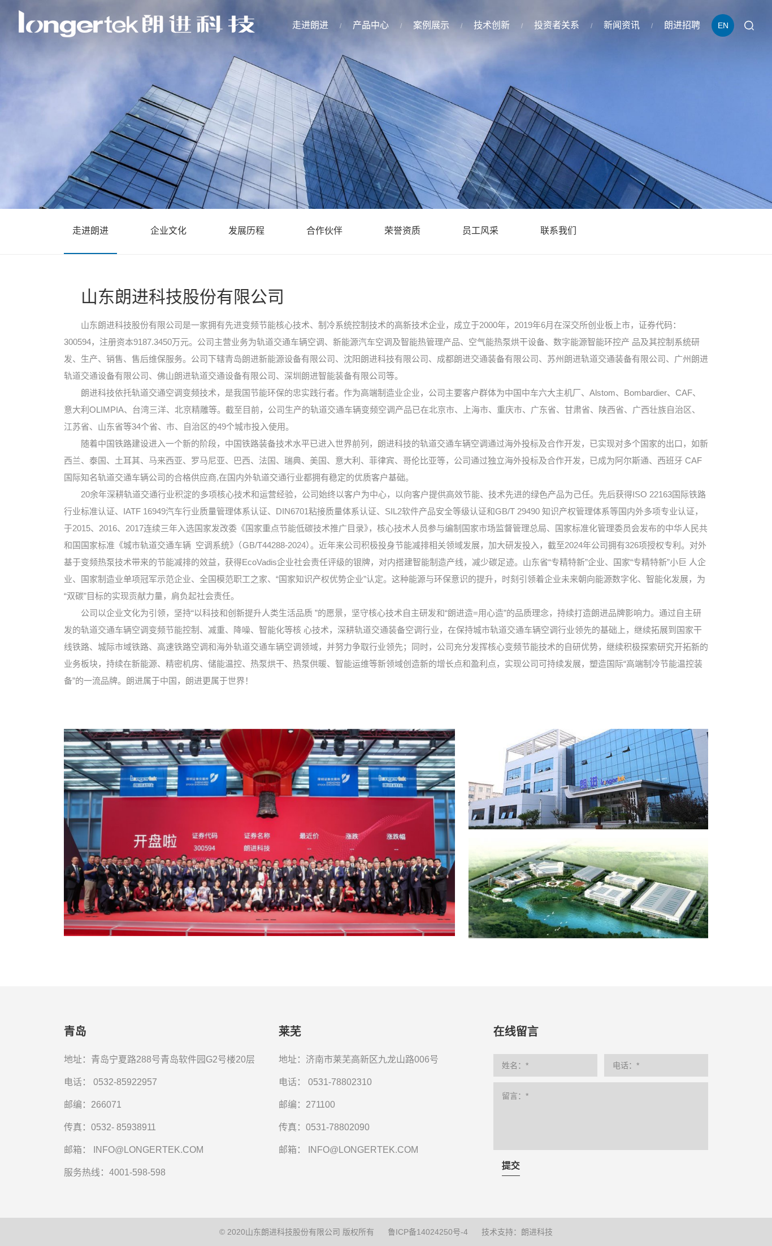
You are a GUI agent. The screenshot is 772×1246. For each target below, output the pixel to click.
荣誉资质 (402, 230)
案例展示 (431, 25)
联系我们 (558, 230)
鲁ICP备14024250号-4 (428, 1231)
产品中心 (371, 25)
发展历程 (246, 230)
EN (723, 25)
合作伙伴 (324, 230)
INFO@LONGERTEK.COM (148, 1150)
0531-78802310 (340, 1082)
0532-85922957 (125, 1082)
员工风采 (480, 230)
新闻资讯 (622, 25)
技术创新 (492, 25)
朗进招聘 (682, 25)
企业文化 (168, 230)
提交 (511, 1165)
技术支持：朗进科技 (517, 1231)
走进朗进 (310, 25)
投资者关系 (556, 25)
